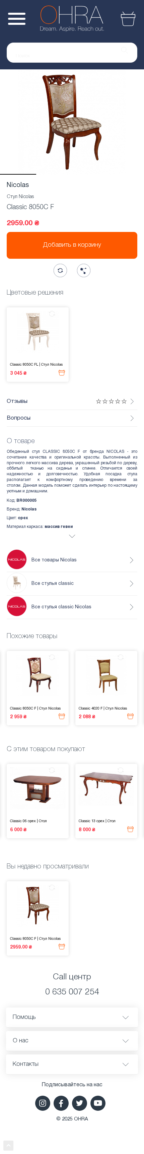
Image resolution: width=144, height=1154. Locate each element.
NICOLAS (115, 451)
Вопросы (18, 418)
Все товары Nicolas (54, 560)
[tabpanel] (72, 122)
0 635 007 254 (72, 992)
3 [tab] (90, 174)
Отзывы (17, 401)
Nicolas (18, 185)
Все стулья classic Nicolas (61, 607)
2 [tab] (54, 174)
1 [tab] (18, 174)
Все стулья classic (52, 584)
